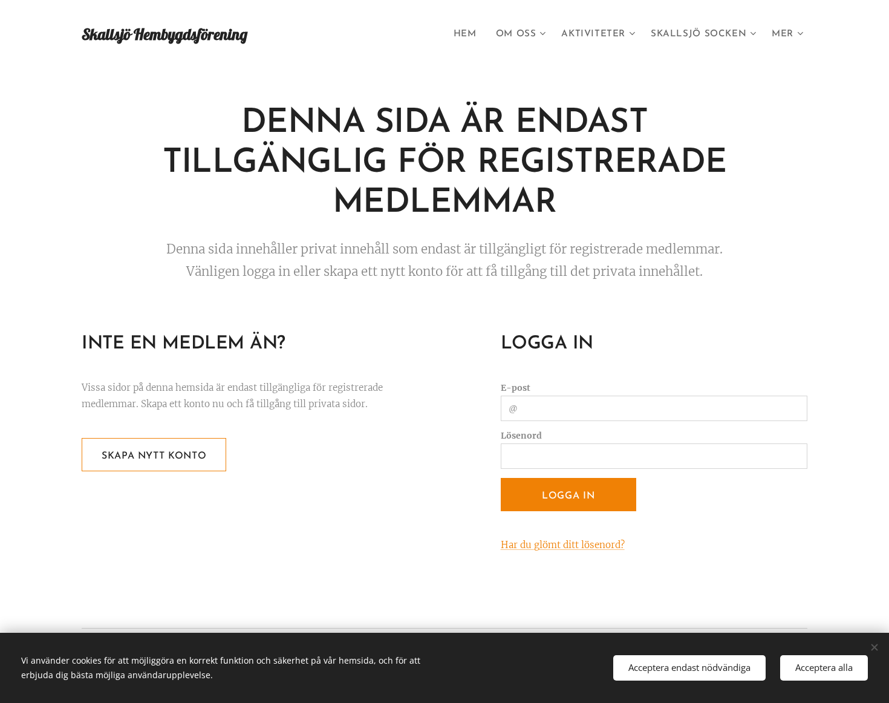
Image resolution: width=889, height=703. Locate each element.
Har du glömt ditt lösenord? (563, 545)
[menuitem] (468, 34)
